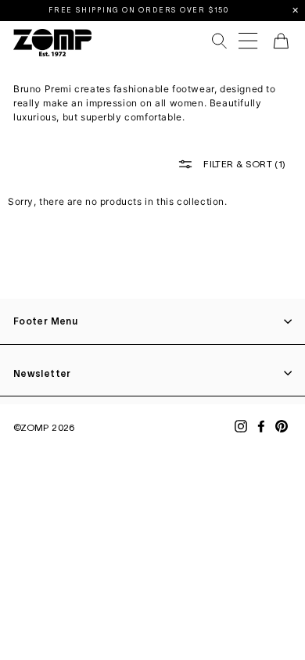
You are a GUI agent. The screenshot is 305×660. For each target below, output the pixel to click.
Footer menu (45, 321)
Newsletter (42, 373)
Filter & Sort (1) (243, 163)
